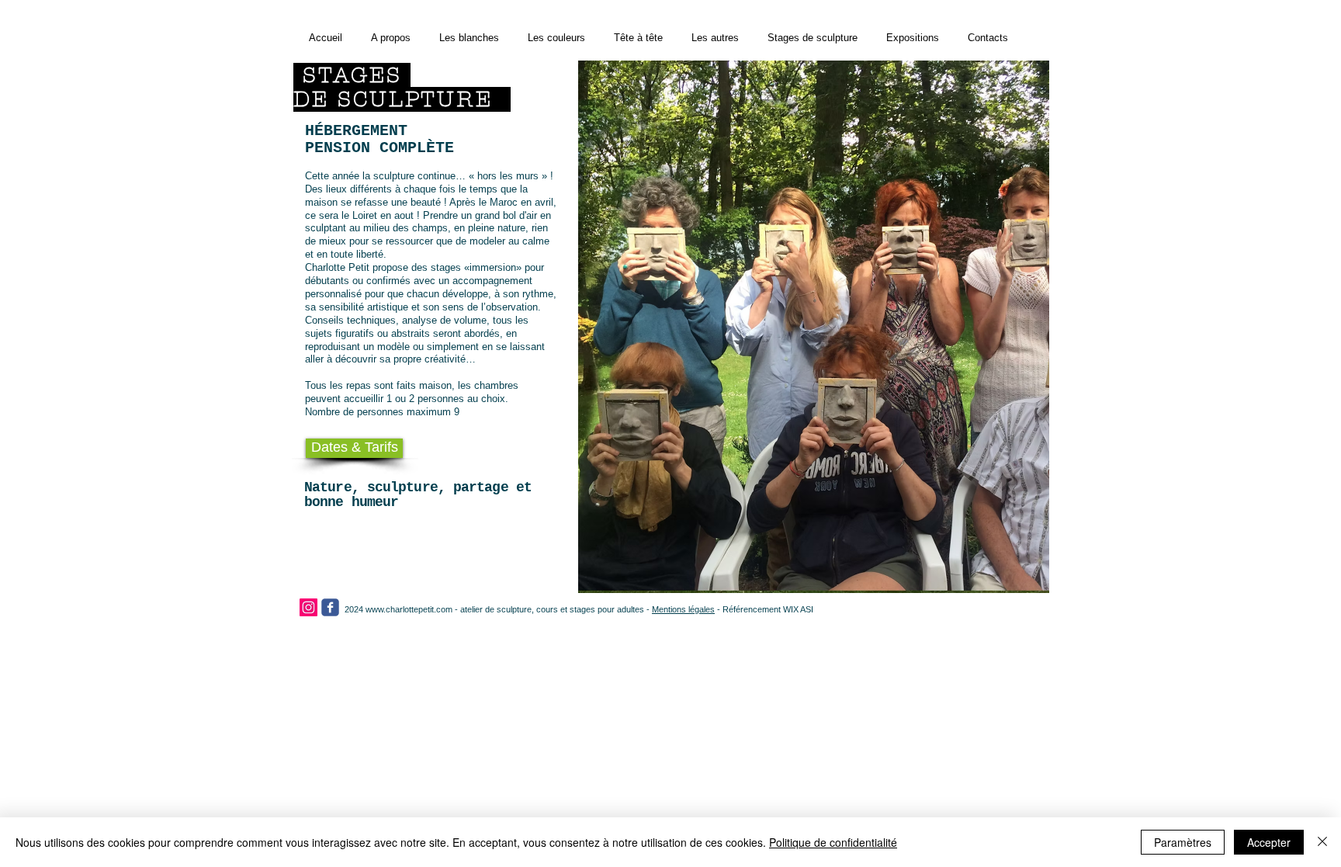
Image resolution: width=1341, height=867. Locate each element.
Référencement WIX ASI (767, 609)
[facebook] (330, 607)
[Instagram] (308, 607)
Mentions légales (683, 609)
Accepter (1269, 842)
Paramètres (1182, 842)
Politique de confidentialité (833, 842)
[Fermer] (1322, 842)
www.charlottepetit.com (409, 609)
